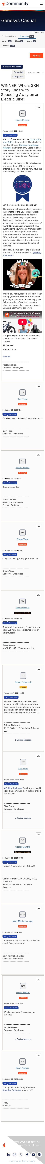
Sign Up (36, 55)
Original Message (23, 740)
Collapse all (17, 76)
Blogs (18, 41)
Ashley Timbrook (23, 682)
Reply (5, 135)
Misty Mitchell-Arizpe (22, 921)
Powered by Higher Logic (23, 1161)
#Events (6, 356)
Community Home (9, 36)
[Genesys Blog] (39, 1154)
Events (31, 41)
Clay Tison (23, 399)
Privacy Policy (14, 1148)
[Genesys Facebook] (27, 1154)
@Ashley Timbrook (13, 788)
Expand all (18, 72)
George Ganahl (22, 847)
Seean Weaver (23, 607)
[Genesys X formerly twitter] (20, 1154)
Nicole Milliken (22, 120)
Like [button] (38, 107)
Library (6, 41)
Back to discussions (12, 67)
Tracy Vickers (22, 1068)
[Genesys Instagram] (14, 1154)
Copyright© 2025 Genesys (21, 1141)
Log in (33, 4)
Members (8, 46)
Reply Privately (12, 135)
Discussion (26, 36)
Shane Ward (22, 539)
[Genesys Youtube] (33, 1154)
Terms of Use (31, 1145)
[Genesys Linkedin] (8, 1154)
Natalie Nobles (23, 467)
